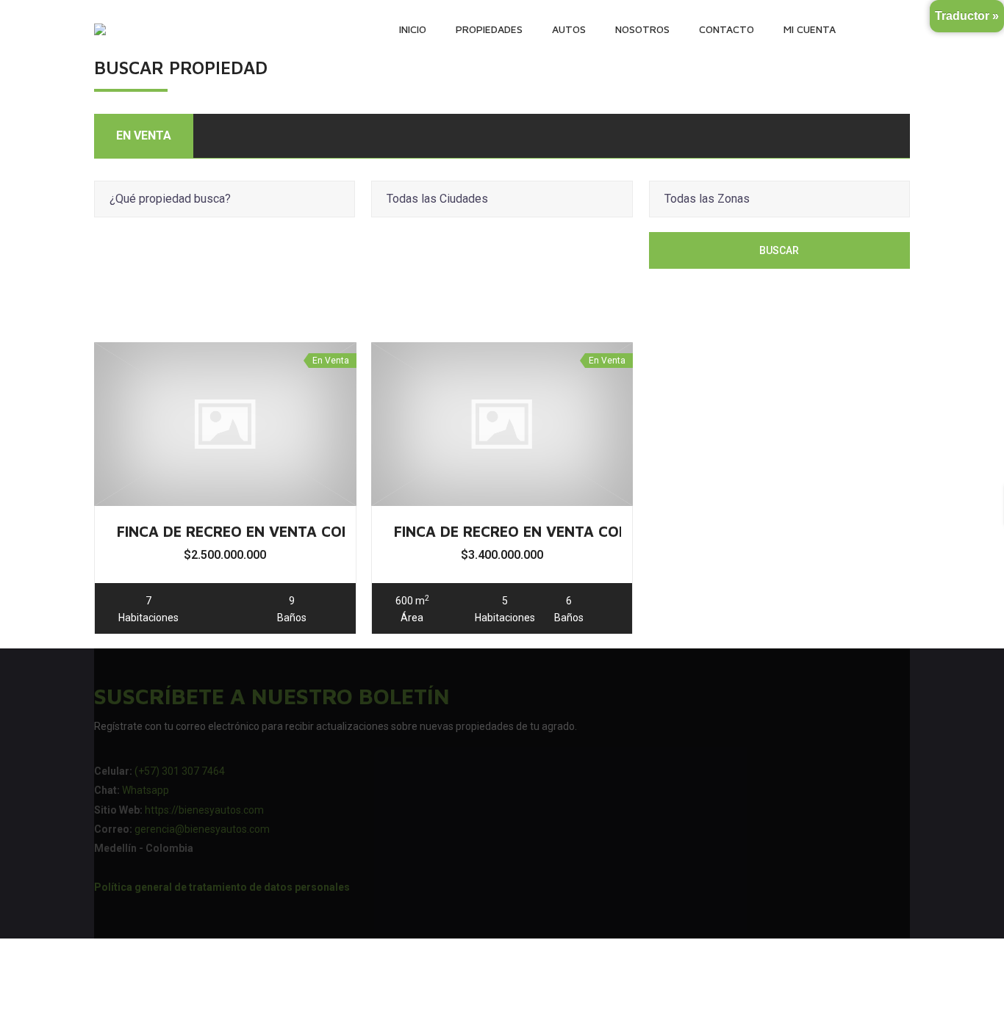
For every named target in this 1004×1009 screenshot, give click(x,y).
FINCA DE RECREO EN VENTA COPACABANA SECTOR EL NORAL (336, 531)
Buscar (779, 250)
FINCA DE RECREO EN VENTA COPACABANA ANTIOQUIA (588, 531)
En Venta (143, 135)
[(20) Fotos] (224, 423)
